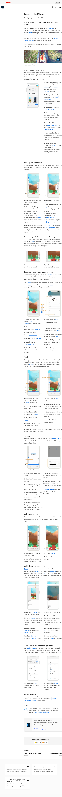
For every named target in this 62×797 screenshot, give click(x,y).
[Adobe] (8, 2)
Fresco (51, 28)
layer (39, 217)
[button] (52, 2)
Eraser (29, 283)
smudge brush (29, 344)
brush (29, 285)
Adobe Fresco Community (41, 712)
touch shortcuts (31, 648)
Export (26, 569)
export (30, 33)
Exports (35, 612)
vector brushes (33, 335)
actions (52, 638)
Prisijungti (57, 2)
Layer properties (50, 228)
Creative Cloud (48, 129)
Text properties (49, 489)
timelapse (47, 91)
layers (27, 403)
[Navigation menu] (2, 2)
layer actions (50, 217)
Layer (32, 241)
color (51, 285)
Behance (54, 145)
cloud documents (52, 125)
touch (45, 630)
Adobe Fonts (55, 439)
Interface (46, 87)
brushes (50, 275)
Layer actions (47, 225)
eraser (39, 338)
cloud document (49, 109)
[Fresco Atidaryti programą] (60, 7)
